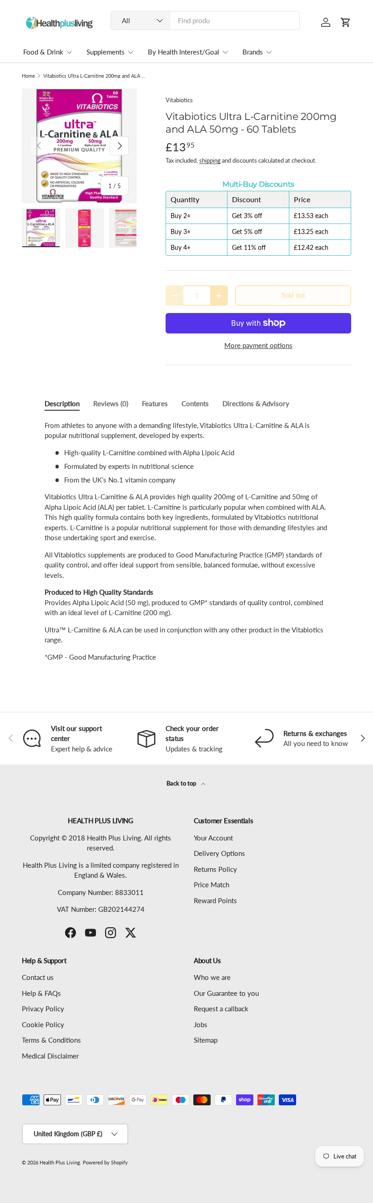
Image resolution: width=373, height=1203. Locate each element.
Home (28, 75)
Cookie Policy (43, 1024)
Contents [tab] (195, 403)
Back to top (181, 783)
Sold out (293, 295)
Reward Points (215, 900)
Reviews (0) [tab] (110, 403)
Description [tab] (62, 403)
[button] (346, 22)
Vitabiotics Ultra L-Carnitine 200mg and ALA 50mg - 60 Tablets (94, 75)
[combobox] (205, 20)
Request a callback (221, 1008)
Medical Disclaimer (50, 1056)
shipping (210, 160)
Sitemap (205, 1040)
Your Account (213, 838)
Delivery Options (219, 853)
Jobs (200, 1024)
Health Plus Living (60, 1162)
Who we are (212, 977)
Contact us (38, 977)
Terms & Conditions (51, 1040)
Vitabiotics (179, 100)
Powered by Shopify (105, 1162)
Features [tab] (155, 403)
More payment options (258, 345)
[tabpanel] (186, 541)
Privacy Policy (43, 1008)
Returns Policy (215, 869)
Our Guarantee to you (226, 993)
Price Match (211, 884)
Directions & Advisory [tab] (255, 403)
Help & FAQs (41, 993)
